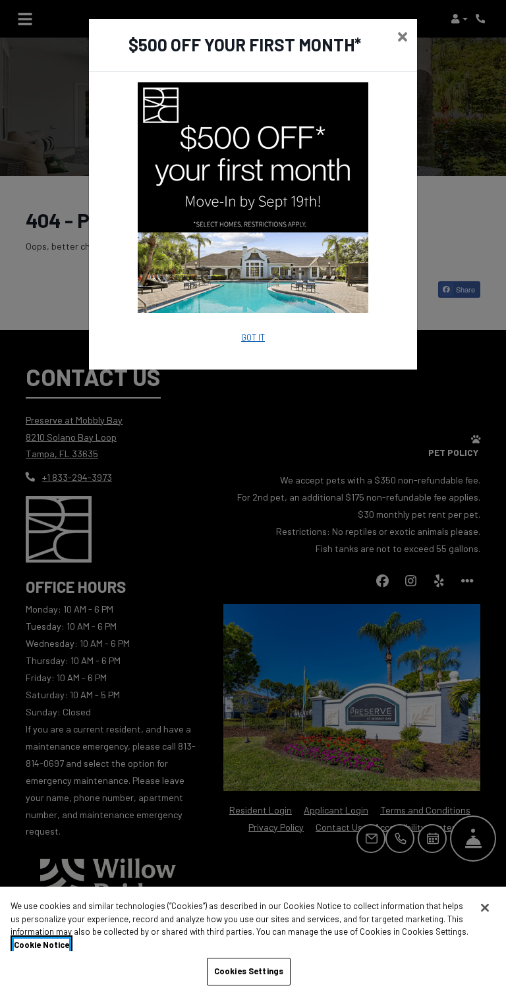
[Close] (484, 907)
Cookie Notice (41, 944)
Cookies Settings (248, 971)
